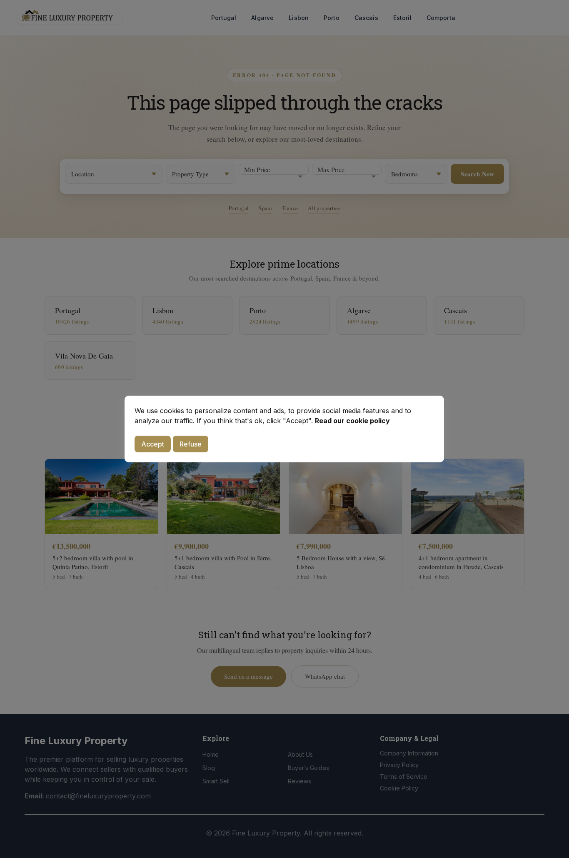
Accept (152, 444)
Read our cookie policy (352, 420)
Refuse (191, 444)
